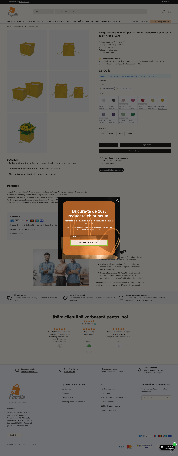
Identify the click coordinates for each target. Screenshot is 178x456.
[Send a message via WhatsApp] (174, 444)
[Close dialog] (117, 200)
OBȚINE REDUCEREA (89, 243)
